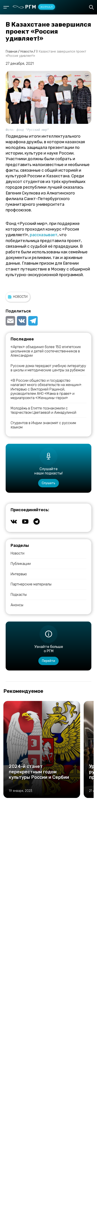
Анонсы (17, 605)
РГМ (39, 7)
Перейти (48, 661)
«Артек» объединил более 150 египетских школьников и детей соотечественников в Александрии (46, 351)
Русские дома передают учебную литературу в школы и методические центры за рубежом (48, 368)
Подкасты (19, 594)
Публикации (21, 564)
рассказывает (44, 234)
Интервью (19, 574)
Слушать (48, 483)
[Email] (11, 321)
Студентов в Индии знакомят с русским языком (43, 425)
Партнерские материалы (31, 584)
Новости (20, 297)
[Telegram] (33, 321)
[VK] (21, 321)
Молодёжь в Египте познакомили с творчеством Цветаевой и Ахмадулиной (43, 410)
